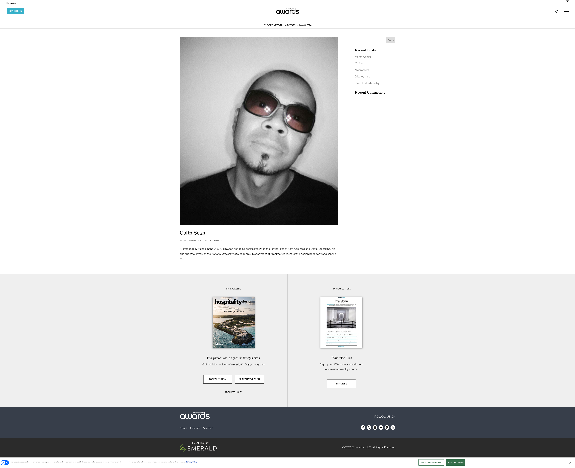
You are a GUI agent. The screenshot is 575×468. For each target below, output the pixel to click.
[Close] (570, 462)
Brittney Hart (362, 76)
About (183, 427)
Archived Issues (233, 392)
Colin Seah (192, 232)
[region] (287, 462)
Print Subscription (249, 379)
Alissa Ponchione (189, 240)
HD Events (11, 3)
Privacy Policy (191, 462)
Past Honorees (216, 240)
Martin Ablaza (363, 56)
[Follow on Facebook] (363, 427)
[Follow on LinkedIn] (393, 427)
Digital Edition (217, 379)
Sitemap (208, 427)
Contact (195, 427)
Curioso (359, 63)
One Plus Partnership (367, 82)
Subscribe (341, 383)
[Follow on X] (369, 427)
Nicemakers (362, 69)
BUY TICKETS (15, 11)
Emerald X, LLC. (362, 447)
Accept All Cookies (456, 462)
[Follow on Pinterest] (387, 427)
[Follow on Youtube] (381, 427)
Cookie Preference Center (431, 462)
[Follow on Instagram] (375, 427)
